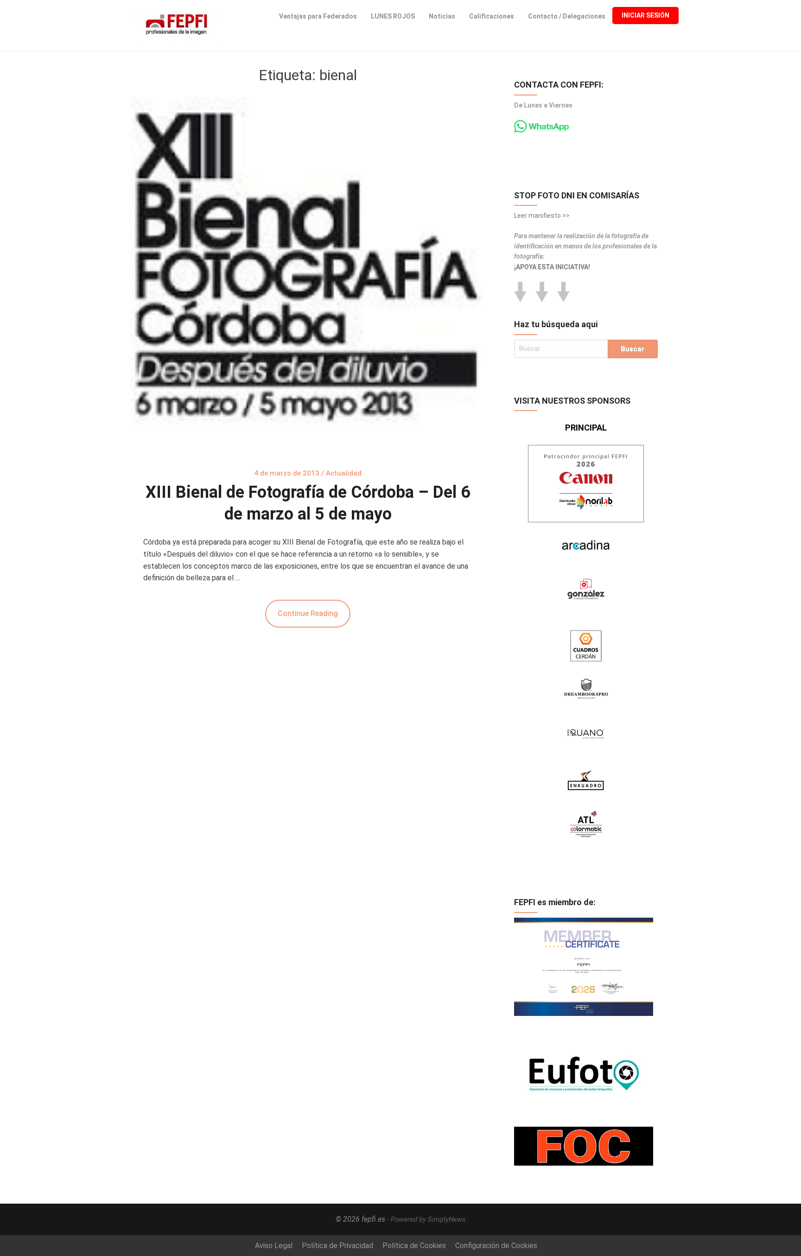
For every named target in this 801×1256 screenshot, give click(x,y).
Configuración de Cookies (496, 1245)
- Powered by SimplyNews (426, 1219)
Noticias (442, 16)
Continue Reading (308, 613)
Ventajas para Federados (318, 16)
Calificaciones (491, 16)
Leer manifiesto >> (542, 215)
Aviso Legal (273, 1245)
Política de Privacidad (337, 1245)
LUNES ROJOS (393, 16)
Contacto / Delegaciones (566, 16)
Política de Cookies (414, 1245)
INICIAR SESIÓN (645, 15)
